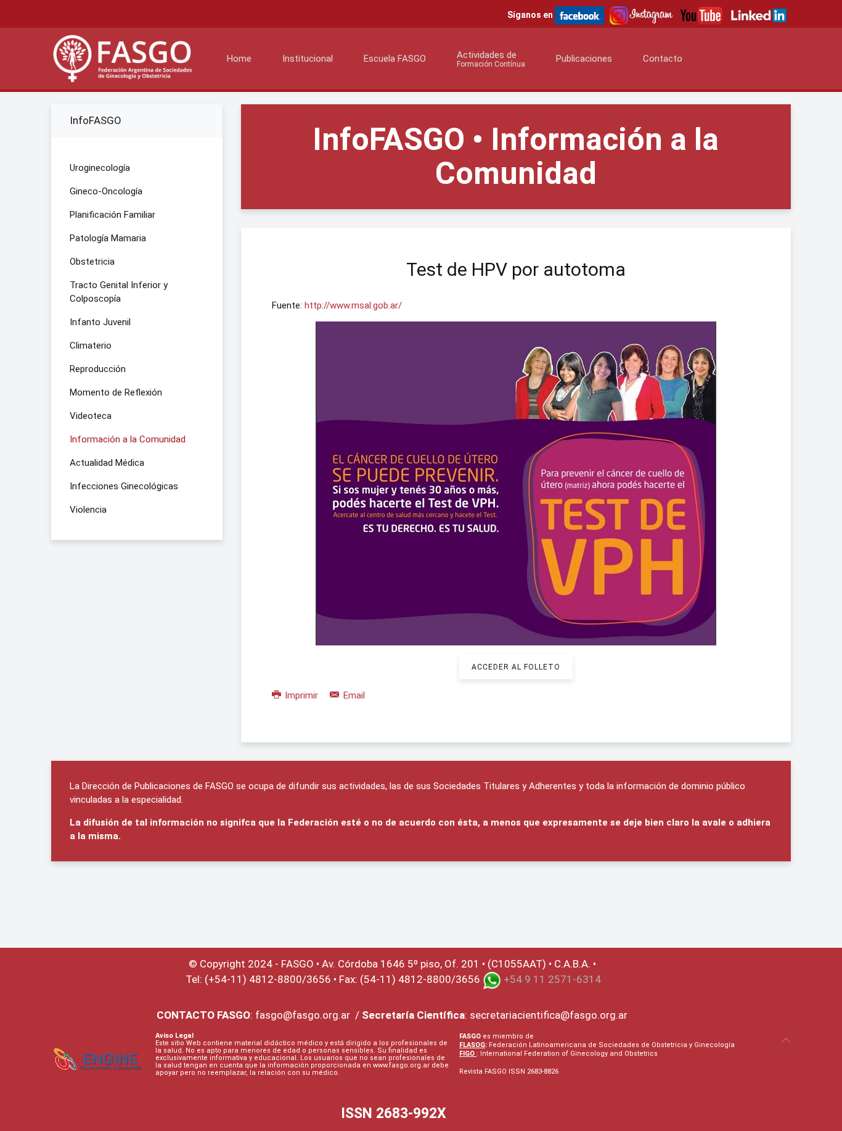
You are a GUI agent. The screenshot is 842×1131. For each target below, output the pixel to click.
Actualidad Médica (107, 462)
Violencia (88, 509)
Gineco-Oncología (106, 191)
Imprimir (301, 695)
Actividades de (491, 58)
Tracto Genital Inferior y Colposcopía (119, 292)
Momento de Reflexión (116, 392)
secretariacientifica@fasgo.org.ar (548, 1015)
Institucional (307, 58)
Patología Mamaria (108, 238)
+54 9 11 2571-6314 (552, 979)
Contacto (662, 58)
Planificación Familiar (112, 214)
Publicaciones (584, 58)
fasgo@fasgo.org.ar (302, 1015)
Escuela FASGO (395, 58)
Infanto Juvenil (100, 322)
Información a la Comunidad (128, 439)
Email (353, 695)
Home (239, 58)
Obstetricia (92, 261)
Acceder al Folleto (516, 667)
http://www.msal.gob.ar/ (353, 305)
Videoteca (91, 415)
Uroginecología (100, 167)
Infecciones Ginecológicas (124, 486)
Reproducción (98, 369)
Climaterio (91, 345)
